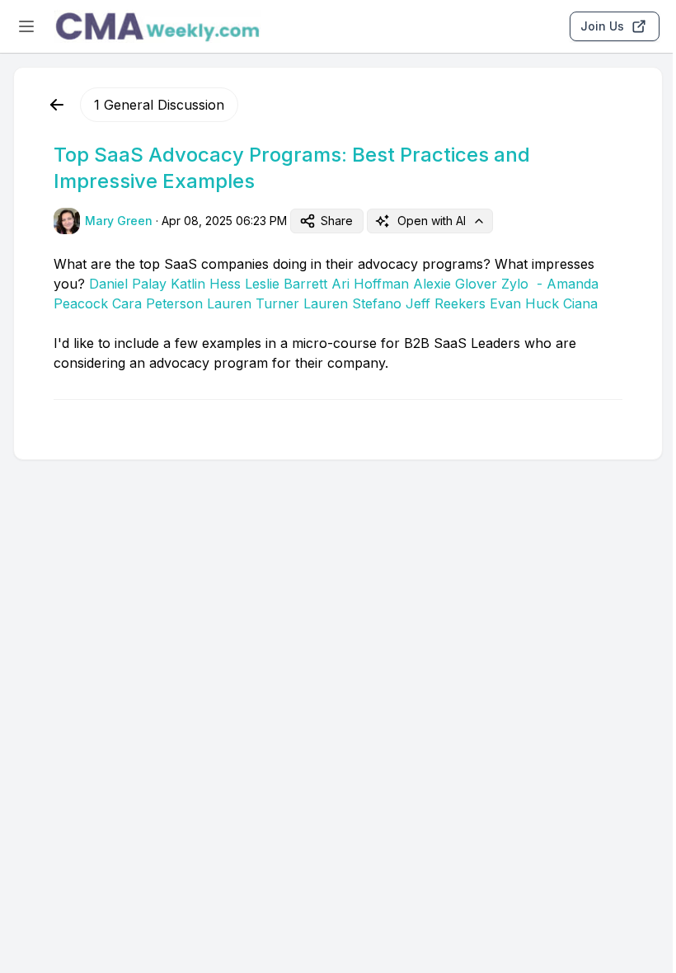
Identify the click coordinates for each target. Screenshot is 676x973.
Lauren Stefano (352, 303)
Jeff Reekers (446, 303)
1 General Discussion (159, 104)
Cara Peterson (157, 303)
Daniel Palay (128, 283)
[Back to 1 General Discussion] (56, 104)
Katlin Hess (206, 283)
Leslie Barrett (286, 283)
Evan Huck (524, 303)
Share (337, 221)
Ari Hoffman (370, 283)
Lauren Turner (253, 303)
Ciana (580, 303)
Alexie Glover (455, 283)
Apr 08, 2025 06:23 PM (224, 221)
